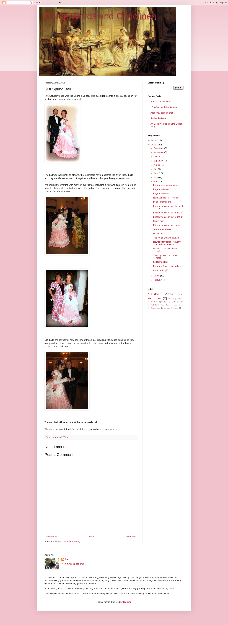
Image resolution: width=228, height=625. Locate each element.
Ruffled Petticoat (158, 118)
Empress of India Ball (161, 101)
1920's (171, 299)
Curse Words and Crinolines (100, 16)
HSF (181, 302)
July (156, 169)
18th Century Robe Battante (164, 107)
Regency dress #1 (162, 193)
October (158, 156)
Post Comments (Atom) (69, 541)
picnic (175, 308)
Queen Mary (156, 308)
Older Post (131, 536)
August (157, 165)
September (159, 160)
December (159, 148)
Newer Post (51, 536)
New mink (158, 233)
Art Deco (154, 302)
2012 (154, 144)
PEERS (154, 305)
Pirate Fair (165, 305)
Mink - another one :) (163, 202)
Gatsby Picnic (161, 294)
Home (91, 536)
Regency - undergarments (165, 185)
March (157, 275)
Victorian (154, 298)
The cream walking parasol (166, 238)
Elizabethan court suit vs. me (167, 225)
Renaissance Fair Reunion (166, 198)
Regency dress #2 (162, 189)
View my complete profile (73, 564)
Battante (165, 302)
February (158, 280)
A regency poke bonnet (162, 113)
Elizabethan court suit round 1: (168, 217)
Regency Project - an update (167, 266)
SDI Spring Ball (160, 262)
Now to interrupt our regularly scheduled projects (167, 243)
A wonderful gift (160, 270)
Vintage (167, 308)
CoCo (174, 302)
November (159, 152)
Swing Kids (158, 221)
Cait (67, 559)
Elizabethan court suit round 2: (168, 212)
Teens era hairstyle (162, 229)
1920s (180, 299)
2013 (154, 140)
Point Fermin (178, 305)
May (156, 177)
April (156, 181)
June (156, 173)
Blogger (127, 602)
